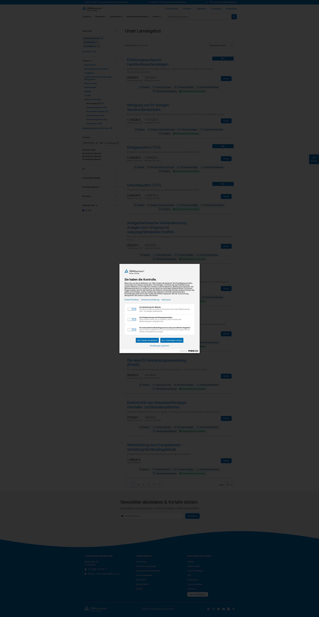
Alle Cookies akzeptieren (147, 340)
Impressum (166, 300)
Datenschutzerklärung (150, 300)
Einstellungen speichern (159, 346)
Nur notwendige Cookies (172, 340)
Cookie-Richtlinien (131, 300)
